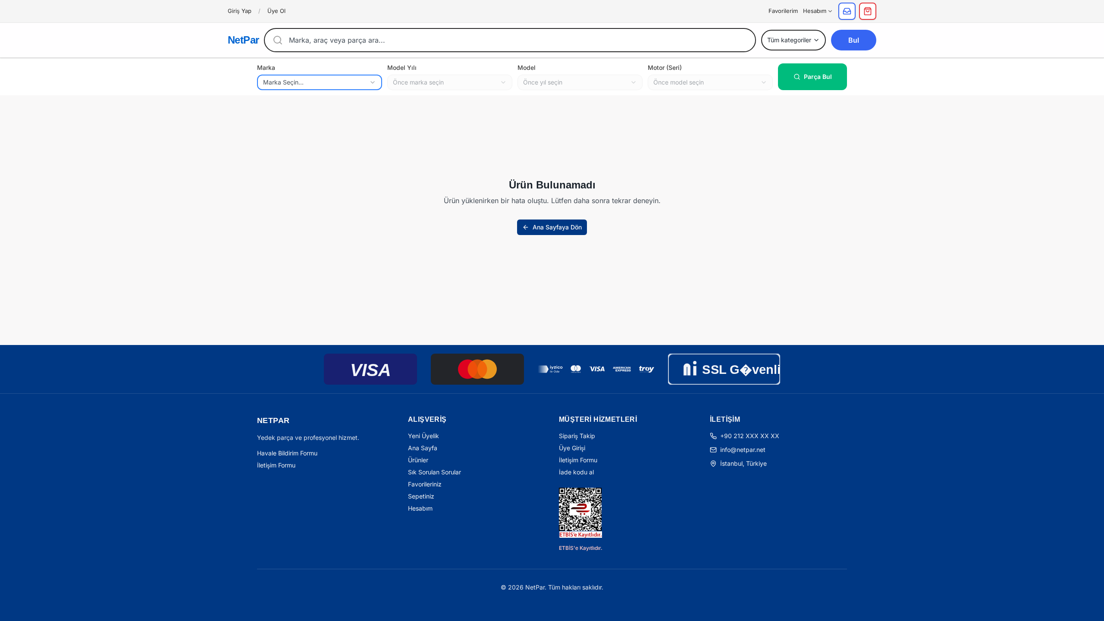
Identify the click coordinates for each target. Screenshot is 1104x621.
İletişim (725, 419)
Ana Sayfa (422, 448)
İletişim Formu (276, 465)
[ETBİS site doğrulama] (580, 513)
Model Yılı (402, 67)
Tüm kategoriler (789, 40)
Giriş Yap (239, 10)
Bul (853, 40)
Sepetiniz (421, 496)
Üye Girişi (572, 448)
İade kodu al (576, 472)
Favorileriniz (425, 484)
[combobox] (319, 82)
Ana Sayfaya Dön (557, 227)
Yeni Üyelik (423, 435)
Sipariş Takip (577, 435)
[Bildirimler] (847, 11)
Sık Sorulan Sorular (434, 472)
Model (527, 67)
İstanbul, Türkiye (743, 463)
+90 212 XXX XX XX (749, 435)
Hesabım (814, 10)
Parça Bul (818, 76)
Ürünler (418, 460)
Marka (266, 67)
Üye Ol (276, 10)
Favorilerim (783, 10)
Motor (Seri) (665, 67)
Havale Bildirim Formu (287, 453)
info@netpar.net (742, 449)
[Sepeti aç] (867, 11)
